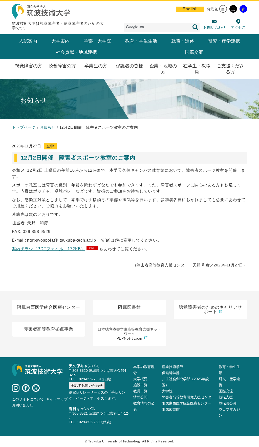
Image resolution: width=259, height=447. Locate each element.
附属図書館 (171, 409)
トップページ (24, 127)
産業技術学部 (172, 367)
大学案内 (60, 41)
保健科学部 (171, 373)
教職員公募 (227, 403)
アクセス (238, 27)
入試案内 (28, 41)
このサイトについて (28, 399)
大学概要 (140, 379)
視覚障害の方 (28, 65)
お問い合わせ (214, 27)
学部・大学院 (97, 41)
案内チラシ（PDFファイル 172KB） (48, 249)
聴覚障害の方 (62, 65)
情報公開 (140, 397)
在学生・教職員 (196, 68)
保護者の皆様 (129, 65)
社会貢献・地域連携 (76, 52)
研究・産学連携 (224, 41)
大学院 (167, 391)
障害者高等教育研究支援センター (188, 397)
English (190, 9)
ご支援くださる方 (230, 68)
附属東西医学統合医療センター (186, 403)
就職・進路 (182, 41)
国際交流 (194, 52)
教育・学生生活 (141, 41)
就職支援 (226, 397)
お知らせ (48, 127)
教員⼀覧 (140, 391)
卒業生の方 (95, 65)
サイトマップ (57, 399)
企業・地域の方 (163, 68)
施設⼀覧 (140, 385)
